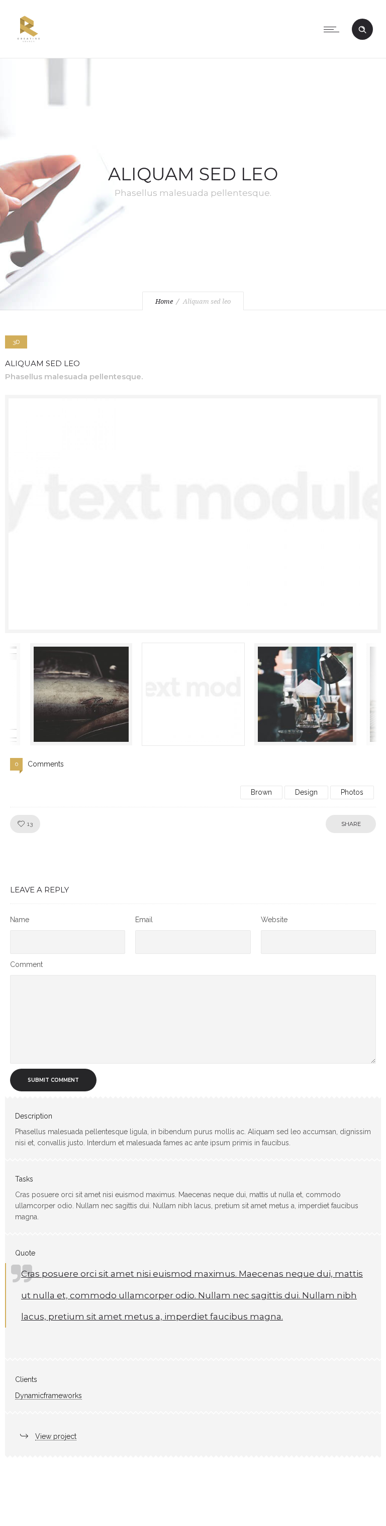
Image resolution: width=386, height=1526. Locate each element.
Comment (26, 964)
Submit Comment (53, 1080)
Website (274, 920)
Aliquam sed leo (42, 363)
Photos (352, 792)
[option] (193, 514)
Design (306, 792)
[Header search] (362, 29)
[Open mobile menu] (334, 29)
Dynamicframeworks (48, 1396)
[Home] (28, 45)
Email (144, 920)
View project (55, 1436)
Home (164, 301)
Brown (261, 792)
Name (19, 920)
